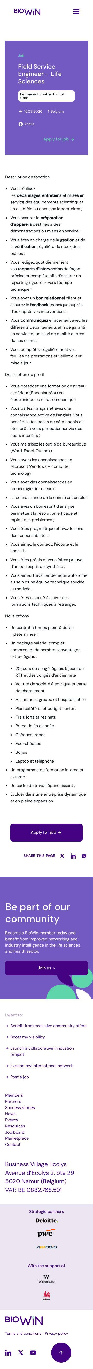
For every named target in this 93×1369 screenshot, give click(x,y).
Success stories (20, 1107)
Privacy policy (56, 1333)
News (10, 1113)
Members (14, 1095)
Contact (12, 1144)
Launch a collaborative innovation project (42, 1051)
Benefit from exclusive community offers (48, 1025)
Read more (46, 1220)
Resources (15, 1126)
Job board (15, 1132)
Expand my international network (41, 1065)
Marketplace (17, 1138)
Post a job (19, 1077)
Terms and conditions (23, 1333)
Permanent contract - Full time (42, 96)
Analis (29, 124)
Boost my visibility (27, 1037)
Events (11, 1120)
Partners (13, 1101)
